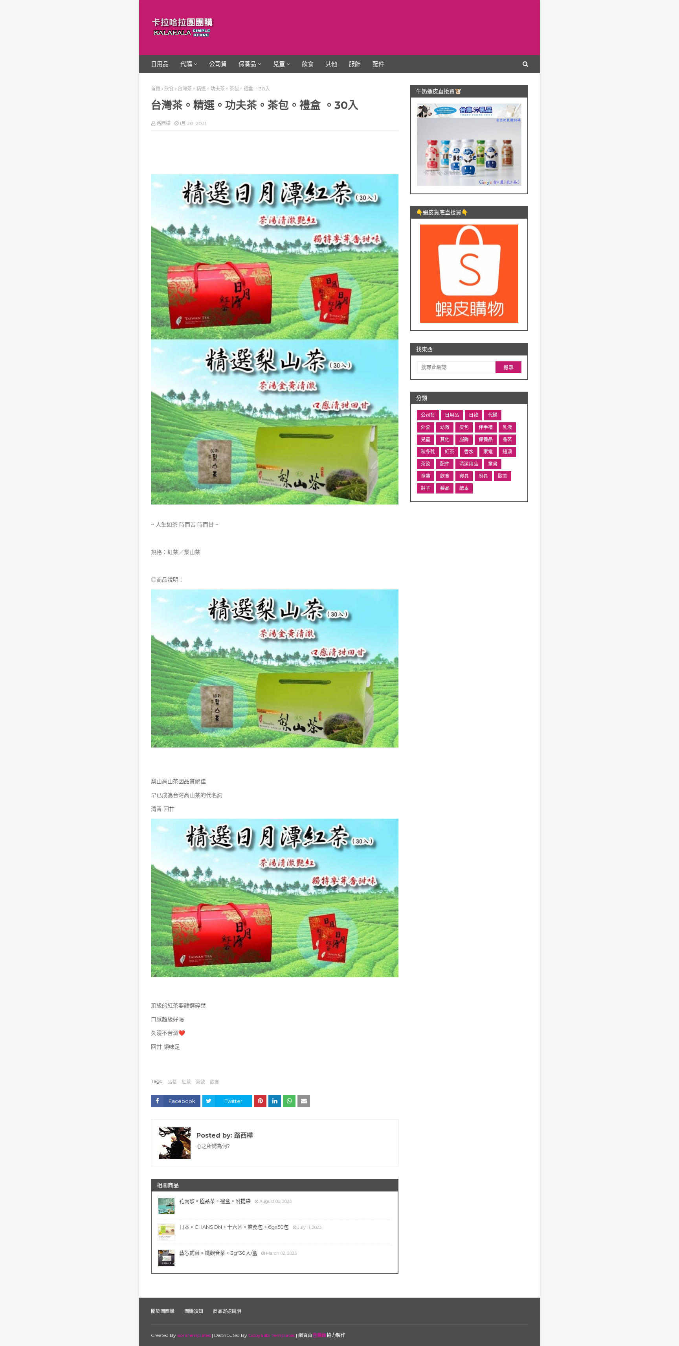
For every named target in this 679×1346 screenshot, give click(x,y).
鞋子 (425, 488)
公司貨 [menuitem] (218, 64)
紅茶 (186, 1082)
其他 (445, 439)
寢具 (464, 476)
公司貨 (428, 415)
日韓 (473, 415)
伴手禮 (486, 427)
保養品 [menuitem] (247, 64)
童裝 (425, 476)
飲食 (169, 89)
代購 (492, 415)
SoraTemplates (194, 1335)
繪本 (464, 488)
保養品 (486, 439)
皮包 (464, 427)
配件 (445, 464)
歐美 (502, 476)
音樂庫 (319, 1335)
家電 (488, 452)
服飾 (464, 439)
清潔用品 (468, 464)
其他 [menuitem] (331, 64)
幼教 (445, 427)
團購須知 (193, 1311)
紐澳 (507, 452)
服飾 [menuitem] (355, 64)
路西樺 (163, 123)
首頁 (155, 89)
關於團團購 (162, 1311)
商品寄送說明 (227, 1311)
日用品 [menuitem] (160, 64)
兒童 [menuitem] (279, 64)
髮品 (445, 488)
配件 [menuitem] (378, 64)
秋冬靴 (428, 452)
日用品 (452, 415)
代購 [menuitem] (186, 64)
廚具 (483, 476)
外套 (425, 427)
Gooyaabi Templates (271, 1335)
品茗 (172, 1082)
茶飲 (200, 1082)
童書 (492, 464)
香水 (468, 452)
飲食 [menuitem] (308, 64)
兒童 (425, 439)
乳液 (507, 427)
